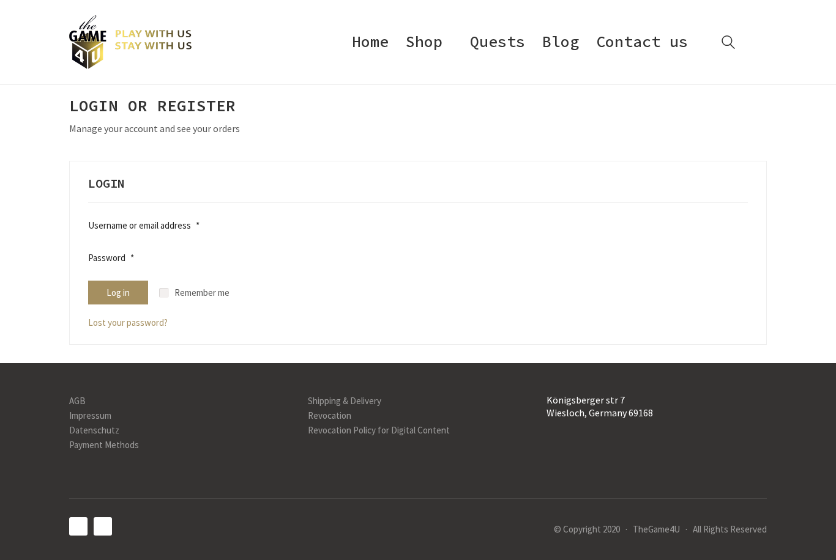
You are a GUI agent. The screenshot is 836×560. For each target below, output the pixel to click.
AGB (77, 401)
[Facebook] (78, 526)
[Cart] (760, 42)
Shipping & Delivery (344, 401)
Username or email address (144, 227)
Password (111, 260)
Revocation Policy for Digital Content (379, 430)
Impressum (90, 415)
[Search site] (728, 43)
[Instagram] (103, 526)
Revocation (329, 415)
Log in (118, 292)
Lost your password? (128, 322)
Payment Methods (104, 445)
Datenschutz (94, 430)
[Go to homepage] (130, 42)
